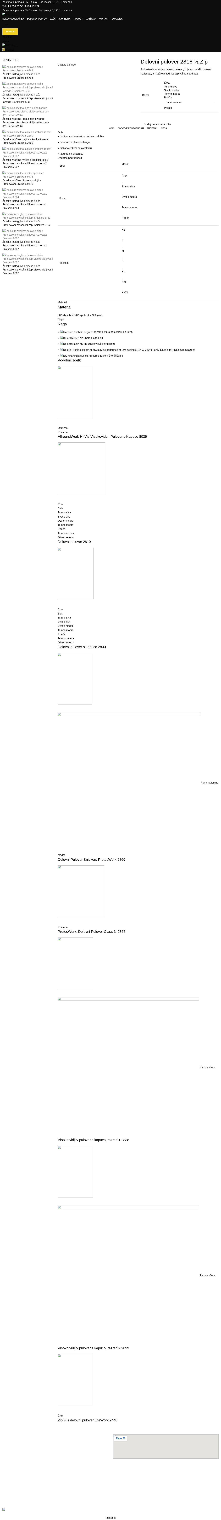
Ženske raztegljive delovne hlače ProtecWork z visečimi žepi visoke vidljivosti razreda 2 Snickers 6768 (27, 98)
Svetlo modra (129, 197)
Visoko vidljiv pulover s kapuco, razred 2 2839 (93, 1348)
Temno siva (128, 186)
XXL (124, 282)
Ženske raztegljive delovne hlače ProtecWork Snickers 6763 (21, 76)
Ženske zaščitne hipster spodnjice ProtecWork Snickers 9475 (21, 182)
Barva (145, 95)
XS (123, 229)
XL (123, 271)
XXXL (125, 292)
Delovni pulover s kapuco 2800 (82, 647)
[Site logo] (10, 14)
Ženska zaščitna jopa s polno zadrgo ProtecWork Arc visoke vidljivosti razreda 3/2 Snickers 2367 (25, 122)
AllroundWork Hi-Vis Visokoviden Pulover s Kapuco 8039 (102, 436)
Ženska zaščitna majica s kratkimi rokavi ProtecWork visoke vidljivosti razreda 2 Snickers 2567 (25, 164)
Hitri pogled (62, 422)
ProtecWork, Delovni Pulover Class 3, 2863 (91, 932)
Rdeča (125, 218)
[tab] (111, 128)
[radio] (190, 83)
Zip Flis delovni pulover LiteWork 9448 (87, 1420)
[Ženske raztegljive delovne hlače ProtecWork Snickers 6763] (27, 68)
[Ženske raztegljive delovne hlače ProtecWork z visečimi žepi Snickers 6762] (27, 215)
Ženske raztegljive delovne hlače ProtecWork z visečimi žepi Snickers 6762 (26, 223)
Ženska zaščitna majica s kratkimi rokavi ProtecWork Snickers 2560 (25, 141)
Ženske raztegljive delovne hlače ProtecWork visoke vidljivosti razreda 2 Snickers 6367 (24, 245)
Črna (124, 176)
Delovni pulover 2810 (74, 542)
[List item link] (55, 1474)
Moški (125, 164)
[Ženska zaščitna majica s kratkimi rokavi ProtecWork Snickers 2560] (27, 133)
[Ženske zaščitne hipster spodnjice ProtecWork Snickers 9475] (27, 174)
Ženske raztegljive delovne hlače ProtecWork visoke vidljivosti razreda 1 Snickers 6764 (24, 205)
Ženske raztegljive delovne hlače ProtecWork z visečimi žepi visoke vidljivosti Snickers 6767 (27, 270)
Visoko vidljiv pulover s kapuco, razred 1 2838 (93, 1140)
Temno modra (129, 207)
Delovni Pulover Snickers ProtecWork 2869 (91, 860)
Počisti (168, 107)
